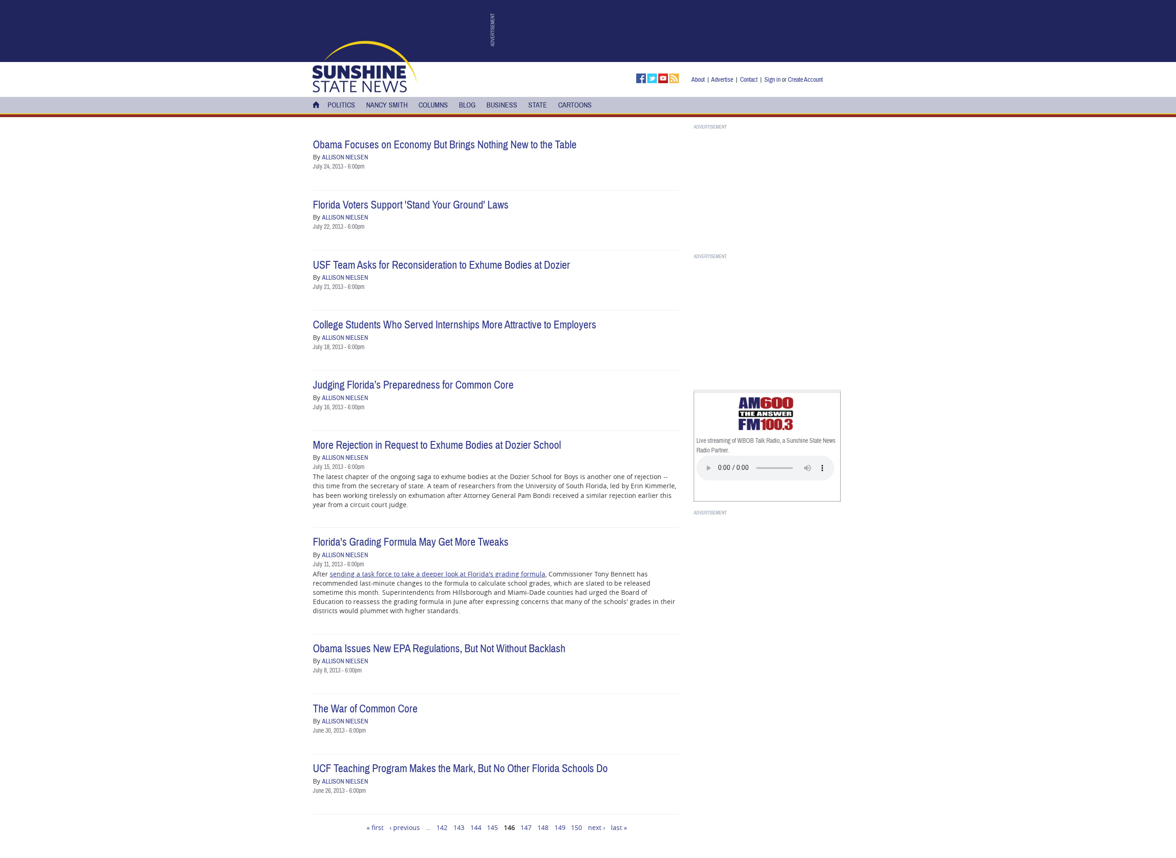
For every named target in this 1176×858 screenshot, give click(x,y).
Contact (749, 79)
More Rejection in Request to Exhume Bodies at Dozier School (437, 445)
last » (619, 827)
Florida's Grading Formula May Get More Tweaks (411, 542)
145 (492, 827)
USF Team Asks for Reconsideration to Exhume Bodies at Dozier (441, 265)
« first (375, 827)
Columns (433, 105)
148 (542, 827)
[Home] (364, 66)
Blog (467, 105)
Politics (341, 105)
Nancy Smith (386, 105)
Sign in (772, 79)
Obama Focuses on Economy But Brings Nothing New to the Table (445, 145)
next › (596, 827)
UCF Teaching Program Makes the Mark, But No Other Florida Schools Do (460, 769)
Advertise (722, 79)
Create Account (805, 79)
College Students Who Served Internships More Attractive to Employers (454, 325)
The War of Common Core (365, 709)
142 (441, 827)
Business (501, 105)
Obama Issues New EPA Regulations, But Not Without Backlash (439, 649)
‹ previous (405, 827)
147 (525, 827)
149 (559, 827)
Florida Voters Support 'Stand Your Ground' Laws (411, 205)
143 (458, 827)
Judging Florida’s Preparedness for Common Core (413, 385)
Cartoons (575, 105)
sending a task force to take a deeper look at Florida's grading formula (437, 574)
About (698, 79)
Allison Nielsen (345, 157)
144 (475, 827)
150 (576, 827)
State (537, 105)
